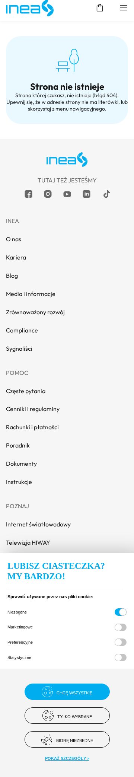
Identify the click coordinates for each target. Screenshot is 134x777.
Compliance (22, 330)
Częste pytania (25, 391)
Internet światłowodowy (38, 524)
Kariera (16, 257)
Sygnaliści (19, 348)
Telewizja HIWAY (28, 542)
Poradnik (18, 445)
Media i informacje (30, 293)
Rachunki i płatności (32, 427)
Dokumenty (21, 463)
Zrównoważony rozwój (35, 312)
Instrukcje (19, 481)
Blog (12, 275)
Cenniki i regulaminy (33, 409)
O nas (13, 239)
